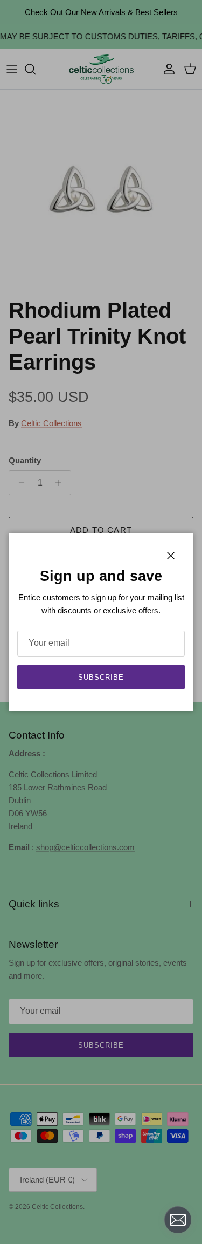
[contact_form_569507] (177, 1219)
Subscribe (101, 677)
